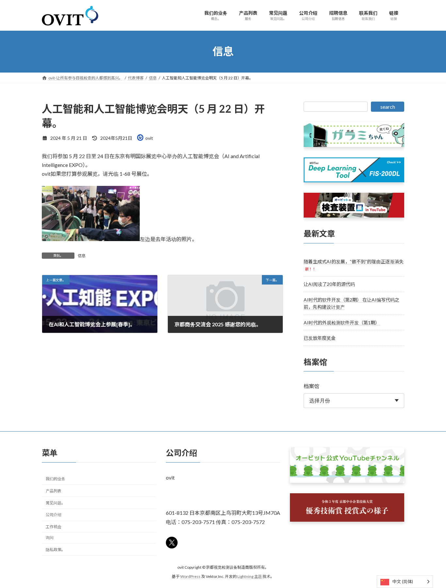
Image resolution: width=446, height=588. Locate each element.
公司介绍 (53, 515)
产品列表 (53, 490)
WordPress (190, 576)
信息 (82, 255)
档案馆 (311, 386)
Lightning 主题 (249, 576)
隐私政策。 (55, 549)
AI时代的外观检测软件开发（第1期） (342, 322)
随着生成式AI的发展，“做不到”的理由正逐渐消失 (354, 261)
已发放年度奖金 (320, 338)
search (387, 107)
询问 (50, 537)
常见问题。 (55, 502)
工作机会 (53, 526)
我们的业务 (55, 478)
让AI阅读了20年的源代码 (329, 284)
